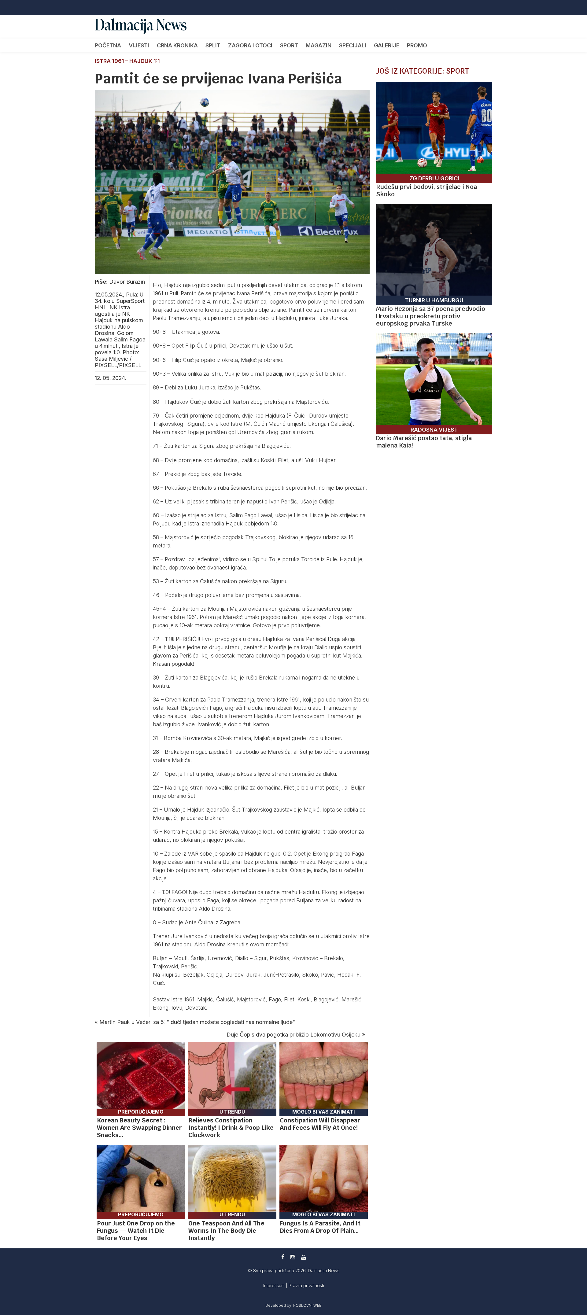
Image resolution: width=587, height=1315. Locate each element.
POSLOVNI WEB (307, 1305)
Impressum (274, 1285)
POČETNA (108, 45)
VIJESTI (139, 45)
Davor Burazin (127, 281)
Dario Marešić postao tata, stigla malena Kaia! (424, 441)
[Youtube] (303, 1257)
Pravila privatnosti (306, 1285)
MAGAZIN (318, 45)
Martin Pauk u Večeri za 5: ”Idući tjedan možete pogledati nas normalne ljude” (197, 1022)
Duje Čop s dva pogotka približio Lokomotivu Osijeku (293, 1034)
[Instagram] (292, 1257)
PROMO (417, 45)
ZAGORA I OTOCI (250, 45)
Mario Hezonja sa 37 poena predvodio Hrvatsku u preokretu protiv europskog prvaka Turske (430, 316)
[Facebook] (282, 1257)
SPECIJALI (352, 45)
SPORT (289, 45)
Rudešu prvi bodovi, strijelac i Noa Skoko (426, 190)
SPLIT (212, 45)
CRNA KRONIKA (177, 45)
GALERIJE (386, 45)
